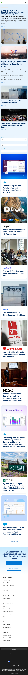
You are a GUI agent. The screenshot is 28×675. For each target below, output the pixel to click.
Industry (3, 143)
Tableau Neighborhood (9, 611)
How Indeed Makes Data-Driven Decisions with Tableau (14, 314)
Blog (9, 653)
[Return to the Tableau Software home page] (6, 1)
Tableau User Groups (8, 601)
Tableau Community (8, 596)
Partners (5, 622)
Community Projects (8, 609)
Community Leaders (8, 603)
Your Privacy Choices (15, 662)
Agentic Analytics (7, 580)
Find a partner (6, 624)
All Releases (6, 643)
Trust (6, 653)
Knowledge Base (7, 635)
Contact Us (5, 590)
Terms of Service (10, 655)
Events (4, 616)
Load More (15, 541)
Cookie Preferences (19, 658)
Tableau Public (6, 598)
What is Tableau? (8, 577)
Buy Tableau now (14, 568)
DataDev (5, 606)
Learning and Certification (9, 637)
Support (5, 632)
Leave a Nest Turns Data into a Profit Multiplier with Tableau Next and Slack (14, 354)
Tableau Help (6, 640)
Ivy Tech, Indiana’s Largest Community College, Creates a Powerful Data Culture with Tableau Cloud (14, 487)
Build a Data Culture (8, 582)
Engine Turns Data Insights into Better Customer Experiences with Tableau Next (14, 232)
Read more (3, 26)
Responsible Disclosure (9, 658)
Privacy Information (19, 655)
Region (3, 137)
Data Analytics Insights (8, 585)
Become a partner (7, 627)
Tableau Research (7, 588)
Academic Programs (8, 614)
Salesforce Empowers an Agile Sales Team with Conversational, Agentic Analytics (12, 189)
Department (4, 148)
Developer (14, 653)
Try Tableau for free (14, 563)
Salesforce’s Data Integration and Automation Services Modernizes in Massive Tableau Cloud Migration (13, 530)
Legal (5, 655)
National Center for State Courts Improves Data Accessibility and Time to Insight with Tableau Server (12, 397)
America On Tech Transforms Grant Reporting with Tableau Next (13, 273)
